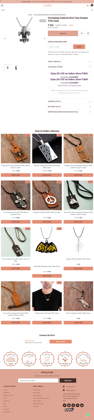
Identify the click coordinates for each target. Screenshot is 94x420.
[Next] (45, 38)
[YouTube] (82, 405)
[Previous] (5, 38)
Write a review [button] (61, 342)
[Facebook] (64, 405)
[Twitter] (69, 405)
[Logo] (47, 5)
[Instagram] (73, 405)
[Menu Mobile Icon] (2, 6)
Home (30, 14)
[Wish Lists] (81, 33)
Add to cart (15, 175)
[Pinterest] (77, 405)
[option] (47, 1)
